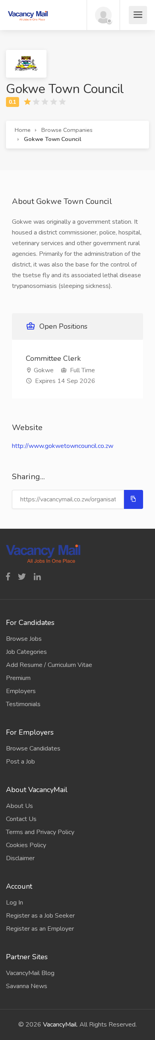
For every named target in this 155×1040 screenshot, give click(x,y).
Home (23, 130)
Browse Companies (67, 130)
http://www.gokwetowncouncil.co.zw (62, 446)
